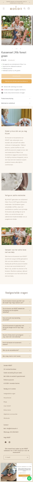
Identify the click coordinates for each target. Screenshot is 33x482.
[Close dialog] (31, 464)
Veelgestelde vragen (9, 393)
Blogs (5, 402)
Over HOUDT (7, 406)
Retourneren (7, 410)
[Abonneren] (27, 457)
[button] (4, 9)
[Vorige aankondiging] (3, 2)
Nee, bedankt (24, 477)
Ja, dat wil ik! (24, 475)
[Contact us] (29, 478)
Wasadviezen (7, 398)
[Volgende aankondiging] (30, 2)
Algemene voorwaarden (10, 414)
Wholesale (7, 418)
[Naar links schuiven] (12, 49)
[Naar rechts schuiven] (21, 49)
